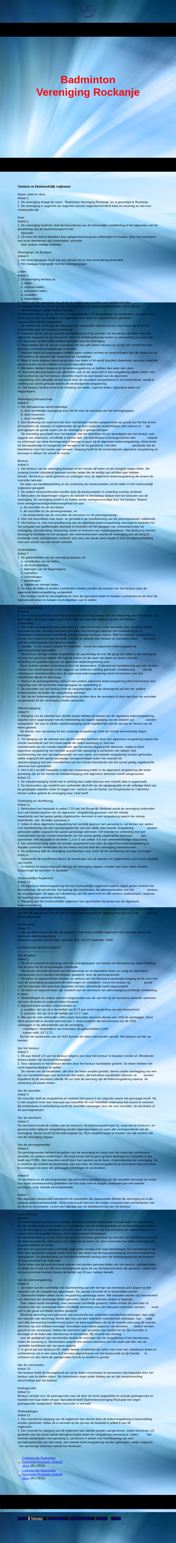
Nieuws (37, 1518)
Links (117, 1518)
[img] (88, 11)
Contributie (58, 1518)
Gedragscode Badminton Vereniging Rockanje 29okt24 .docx (42, 1461)
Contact (102, 1518)
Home (23, 1518)
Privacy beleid (81, 1518)
